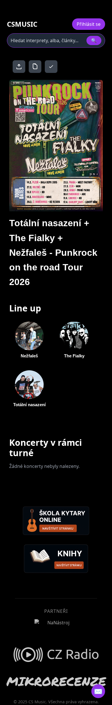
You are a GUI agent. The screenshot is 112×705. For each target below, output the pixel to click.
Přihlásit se (89, 24)
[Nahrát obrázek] (19, 66)
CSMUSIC (22, 24)
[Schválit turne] (51, 66)
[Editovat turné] (35, 66)
